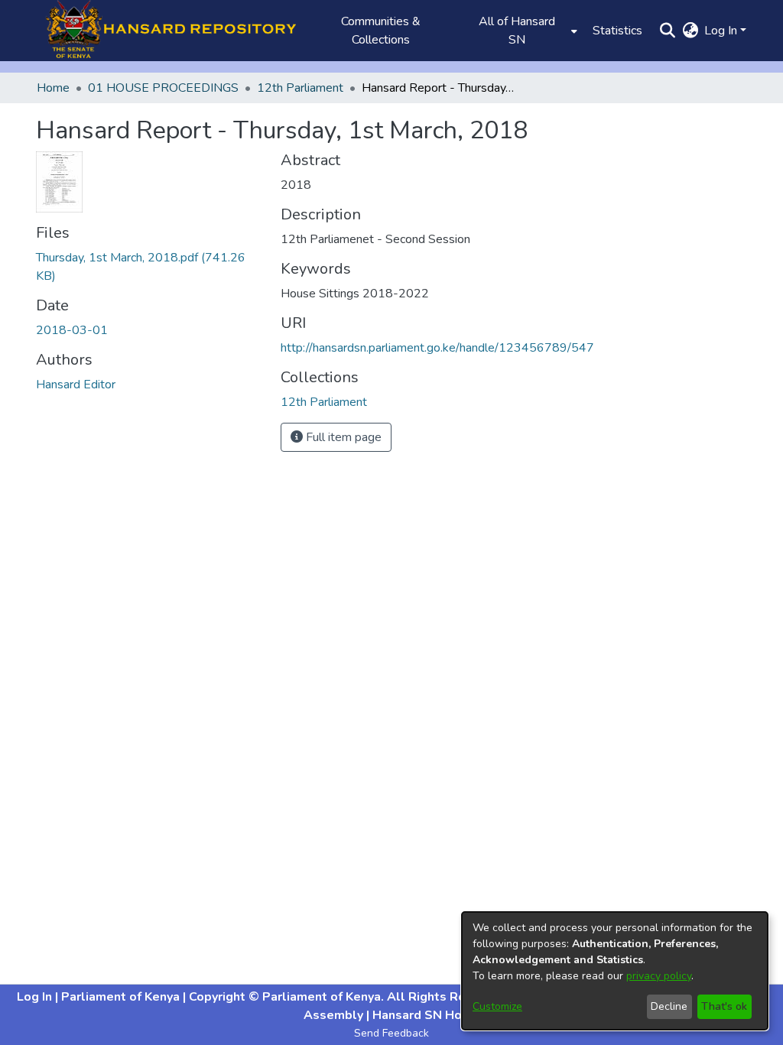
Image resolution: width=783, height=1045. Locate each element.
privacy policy (658, 976)
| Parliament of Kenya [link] (119, 996)
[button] (166, 30)
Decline (669, 1006)
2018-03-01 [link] (72, 330)
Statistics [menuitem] (617, 30)
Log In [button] (722, 30)
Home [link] (53, 88)
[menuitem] (521, 30)
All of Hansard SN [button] (517, 30)
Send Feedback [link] (391, 1033)
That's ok (724, 1006)
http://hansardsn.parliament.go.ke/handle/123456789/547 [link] (437, 347)
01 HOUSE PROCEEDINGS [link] (163, 88)
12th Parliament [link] (300, 88)
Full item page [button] (342, 437)
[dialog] (615, 971)
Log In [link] (36, 996)
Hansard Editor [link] (75, 384)
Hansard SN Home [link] (424, 1015)
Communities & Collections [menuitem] (381, 30)
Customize (497, 1006)
